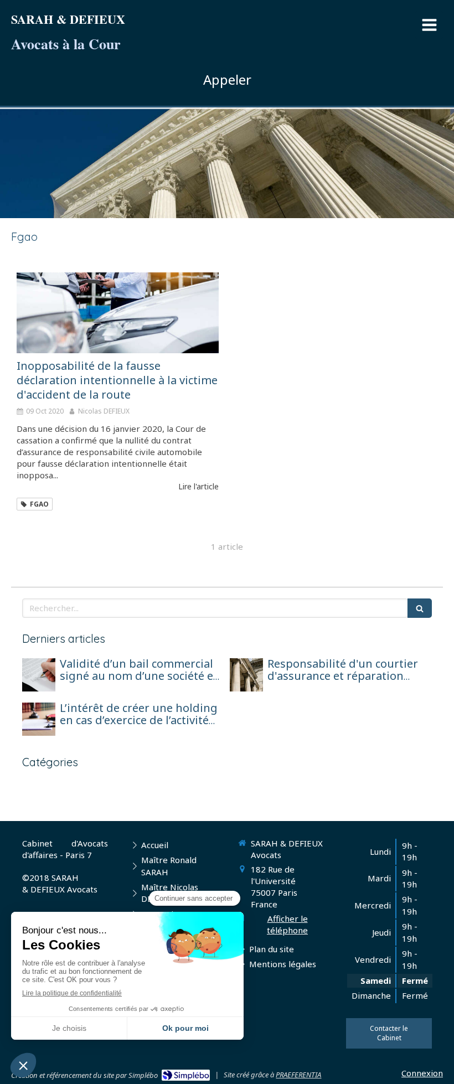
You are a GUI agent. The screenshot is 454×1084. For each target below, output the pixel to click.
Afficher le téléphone (287, 924)
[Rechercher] (419, 608)
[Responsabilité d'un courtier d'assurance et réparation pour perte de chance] (246, 674)
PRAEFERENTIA (298, 1075)
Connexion (422, 1072)
